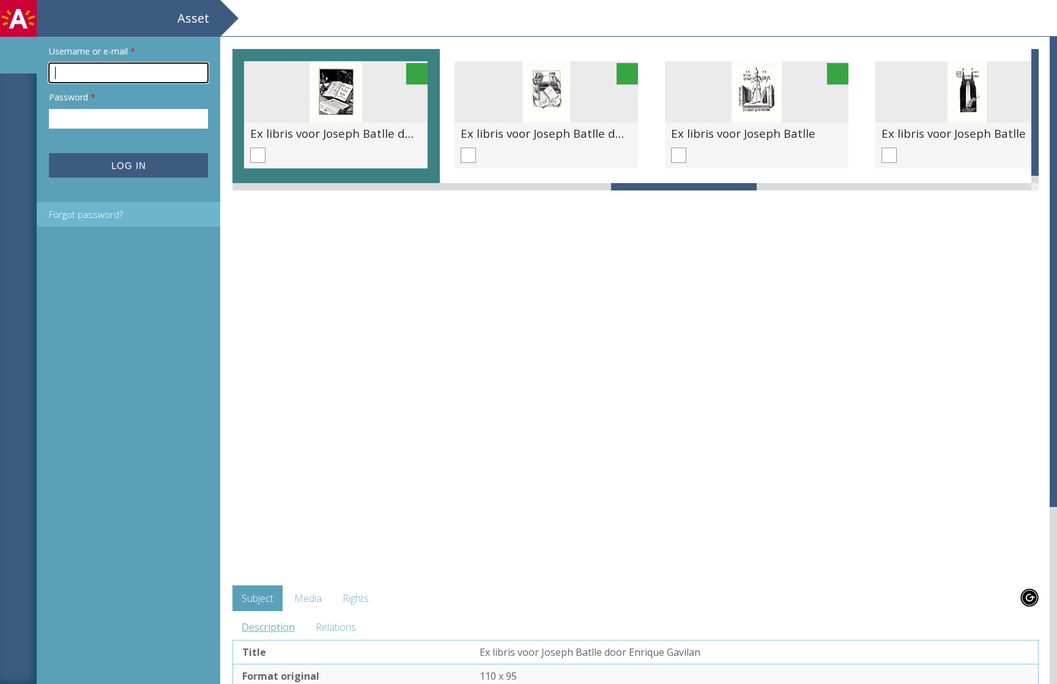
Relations (336, 627)
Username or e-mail (92, 51)
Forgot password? (86, 214)
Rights (356, 598)
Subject (257, 598)
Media (308, 598)
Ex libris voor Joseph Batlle (743, 133)
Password (72, 97)
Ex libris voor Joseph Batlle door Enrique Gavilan (381, 133)
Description (268, 627)
